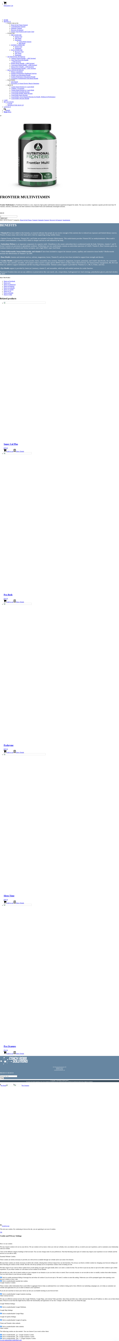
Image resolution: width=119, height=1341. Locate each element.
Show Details (20, 451)
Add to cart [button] (9, 451)
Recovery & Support (56, 220)
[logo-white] (14, 17)
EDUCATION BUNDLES (15, 70)
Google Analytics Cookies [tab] (7, 1283)
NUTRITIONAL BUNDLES (16, 56)
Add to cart (4, 218)
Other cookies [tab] (4, 1328)
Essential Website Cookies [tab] (7, 1256)
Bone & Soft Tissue (26, 220)
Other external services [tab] (6, 1296)
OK (1, 1232)
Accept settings (4, 1340)
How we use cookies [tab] (6, 1243)
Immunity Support (43, 220)
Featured (34, 220)
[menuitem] (61, 20)
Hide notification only (15, 1340)
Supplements (66, 220)
